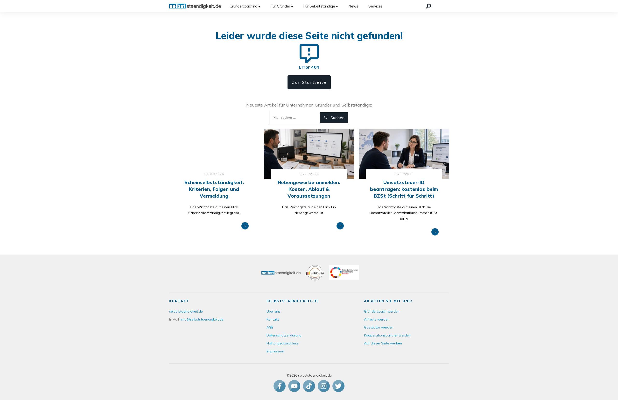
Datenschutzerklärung (284, 335)
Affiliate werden (376, 319)
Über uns (274, 311)
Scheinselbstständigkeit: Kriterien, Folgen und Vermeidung (214, 189)
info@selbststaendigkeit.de (202, 319)
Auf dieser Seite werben (383, 343)
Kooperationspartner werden (387, 335)
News (353, 6)
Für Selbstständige (319, 6)
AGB (270, 327)
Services (375, 6)
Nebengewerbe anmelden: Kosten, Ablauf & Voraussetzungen (309, 189)
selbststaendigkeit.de (186, 311)
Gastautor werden (378, 327)
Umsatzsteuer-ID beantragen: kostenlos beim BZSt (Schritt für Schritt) (404, 189)
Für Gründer (280, 6)
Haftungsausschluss (282, 343)
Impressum (275, 351)
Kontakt (273, 319)
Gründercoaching (243, 6)
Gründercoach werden (382, 311)
